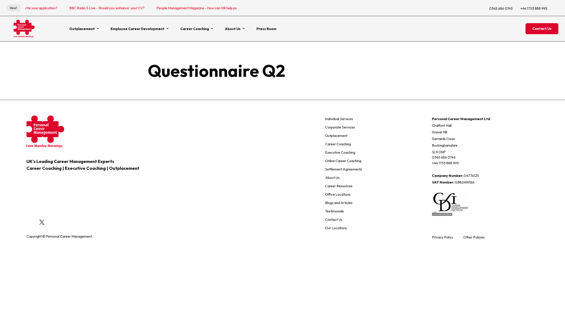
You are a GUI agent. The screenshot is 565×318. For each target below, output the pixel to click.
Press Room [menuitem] (266, 28)
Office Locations (337, 194)
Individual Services (339, 119)
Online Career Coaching (343, 161)
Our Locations (336, 228)
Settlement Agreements (343, 169)
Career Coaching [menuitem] (194, 28)
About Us (332, 177)
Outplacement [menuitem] (82, 28)
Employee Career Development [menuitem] (137, 28)
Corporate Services (340, 127)
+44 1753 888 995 (533, 8)
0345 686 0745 (501, 8)
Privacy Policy (442, 237)
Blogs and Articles (338, 203)
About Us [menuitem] (233, 28)
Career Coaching (338, 144)
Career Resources (338, 186)
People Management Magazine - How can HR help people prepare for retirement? (211, 8)
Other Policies (474, 237)
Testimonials (334, 211)
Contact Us (542, 28)
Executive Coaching (340, 152)
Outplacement (336, 135)
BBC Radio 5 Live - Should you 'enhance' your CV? (99, 8)
